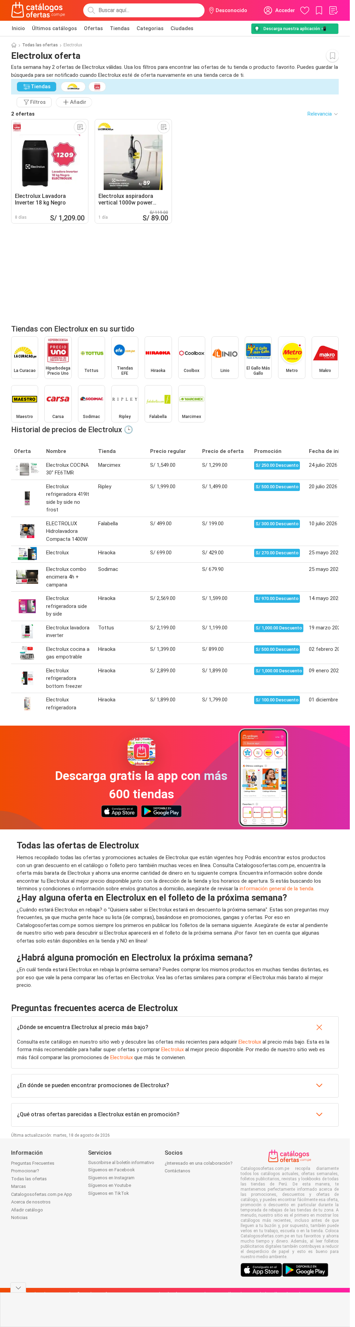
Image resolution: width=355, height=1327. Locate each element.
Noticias (19, 1217)
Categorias (150, 28)
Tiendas (120, 28)
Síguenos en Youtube (109, 1185)
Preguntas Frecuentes (32, 1163)
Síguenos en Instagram (111, 1177)
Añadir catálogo (27, 1209)
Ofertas (93, 28)
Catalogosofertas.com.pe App (41, 1194)
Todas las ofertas (40, 45)
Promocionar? (25, 1170)
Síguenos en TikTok (108, 1193)
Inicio (18, 28)
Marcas (18, 1186)
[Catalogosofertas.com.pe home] (38, 10)
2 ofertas (23, 114)
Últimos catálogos (54, 28)
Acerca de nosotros (31, 1202)
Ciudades (182, 28)
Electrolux (250, 1042)
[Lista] (333, 10)
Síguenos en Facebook (111, 1169)
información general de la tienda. (277, 888)
